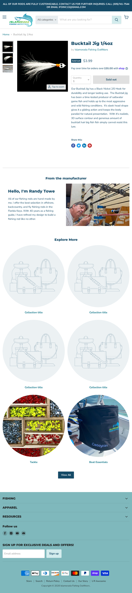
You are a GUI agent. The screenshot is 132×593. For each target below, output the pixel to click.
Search (39, 581)
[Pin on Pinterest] (90, 145)
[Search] (116, 20)
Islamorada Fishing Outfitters (91, 49)
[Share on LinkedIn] (84, 145)
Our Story (83, 581)
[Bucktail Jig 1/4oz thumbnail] (7, 46)
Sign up (54, 553)
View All (66, 475)
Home (6, 34)
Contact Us (68, 581)
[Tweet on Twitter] (79, 145)
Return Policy (53, 581)
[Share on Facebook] (73, 145)
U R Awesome (99, 581)
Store (29, 581)
